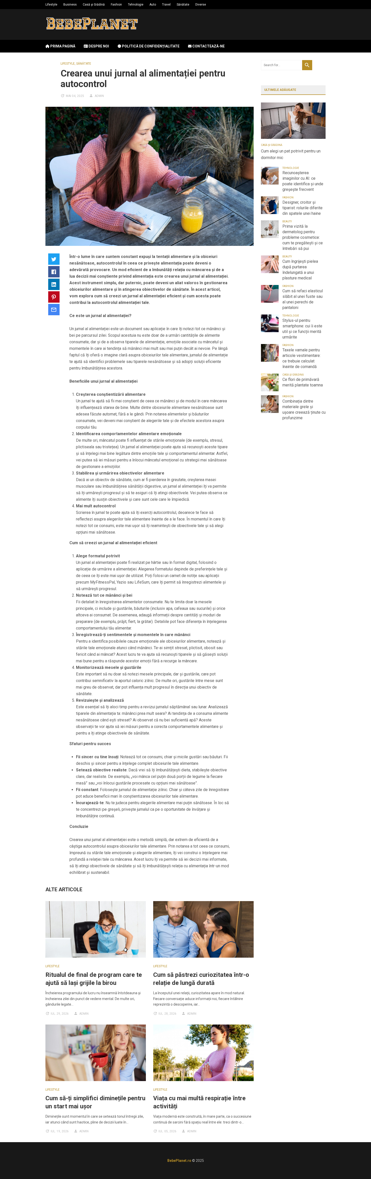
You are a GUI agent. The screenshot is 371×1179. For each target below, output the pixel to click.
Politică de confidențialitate (150, 46)
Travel (166, 4)
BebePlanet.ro (179, 1161)
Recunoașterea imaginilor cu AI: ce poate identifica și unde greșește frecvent (302, 181)
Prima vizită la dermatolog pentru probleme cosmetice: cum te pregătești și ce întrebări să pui (302, 237)
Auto (152, 4)
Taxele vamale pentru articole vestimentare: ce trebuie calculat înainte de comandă (301, 358)
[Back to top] (357, 1165)
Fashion (116, 4)
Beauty (287, 221)
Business (70, 4)
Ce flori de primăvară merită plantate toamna (302, 382)
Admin (99, 96)
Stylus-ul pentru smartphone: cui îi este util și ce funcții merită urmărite (302, 328)
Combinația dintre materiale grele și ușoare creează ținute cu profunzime (304, 409)
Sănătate (183, 4)
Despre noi (98, 46)
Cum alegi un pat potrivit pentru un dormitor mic (291, 154)
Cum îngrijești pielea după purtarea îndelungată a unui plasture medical (300, 269)
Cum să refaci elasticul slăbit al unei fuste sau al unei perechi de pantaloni (302, 299)
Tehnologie (135, 4)
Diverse (200, 4)
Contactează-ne (208, 46)
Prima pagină (62, 46)
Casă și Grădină (94, 4)
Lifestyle (51, 4)
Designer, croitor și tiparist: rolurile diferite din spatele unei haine (302, 208)
